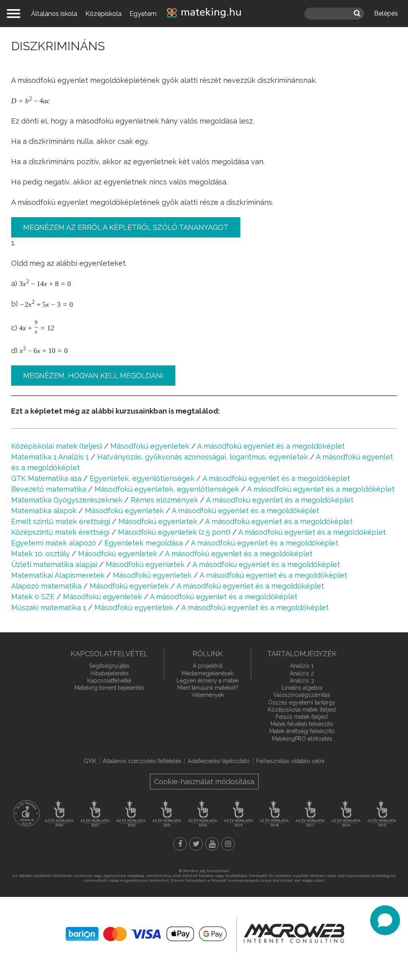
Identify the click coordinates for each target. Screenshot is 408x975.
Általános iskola (54, 14)
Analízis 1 (302, 666)
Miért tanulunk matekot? (207, 688)
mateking (204, 14)
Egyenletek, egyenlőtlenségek (142, 478)
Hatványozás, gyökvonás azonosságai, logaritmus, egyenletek (202, 457)
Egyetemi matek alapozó (53, 543)
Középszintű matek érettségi (60, 532)
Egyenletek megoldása (143, 543)
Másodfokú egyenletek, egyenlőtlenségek (166, 489)
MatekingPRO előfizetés (302, 739)
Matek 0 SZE (33, 596)
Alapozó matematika (46, 586)
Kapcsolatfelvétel (109, 680)
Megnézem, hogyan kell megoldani (93, 375)
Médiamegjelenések (207, 673)
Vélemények (208, 695)
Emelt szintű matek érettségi (60, 521)
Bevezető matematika (48, 489)
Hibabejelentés (109, 673)
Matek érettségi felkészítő (301, 731)
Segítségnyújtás (109, 666)
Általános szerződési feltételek (142, 761)
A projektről (208, 666)
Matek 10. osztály (40, 553)
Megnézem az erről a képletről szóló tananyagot (125, 227)
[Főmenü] (13, 13)
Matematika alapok (43, 510)
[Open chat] (385, 920)
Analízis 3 (302, 680)
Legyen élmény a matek (208, 680)
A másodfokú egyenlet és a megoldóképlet (271, 446)
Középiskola (103, 14)
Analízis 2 (302, 673)
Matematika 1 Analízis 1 (50, 457)
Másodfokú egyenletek (149, 446)
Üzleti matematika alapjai (54, 564)
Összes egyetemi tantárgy (301, 702)
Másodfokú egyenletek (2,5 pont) (174, 532)
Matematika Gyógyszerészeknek (66, 500)
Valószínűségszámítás (301, 695)
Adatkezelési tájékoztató (219, 761)
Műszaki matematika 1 (48, 607)
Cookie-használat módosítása (204, 781)
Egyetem (143, 14)
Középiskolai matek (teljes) (56, 446)
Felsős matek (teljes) (302, 717)
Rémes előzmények (164, 500)
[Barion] (146, 934)
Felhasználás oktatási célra (290, 761)
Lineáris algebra (302, 688)
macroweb (294, 933)
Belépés (386, 13)
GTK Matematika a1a (46, 478)
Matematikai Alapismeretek (57, 575)
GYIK (90, 761)
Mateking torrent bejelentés (110, 688)
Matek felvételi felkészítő (302, 724)
